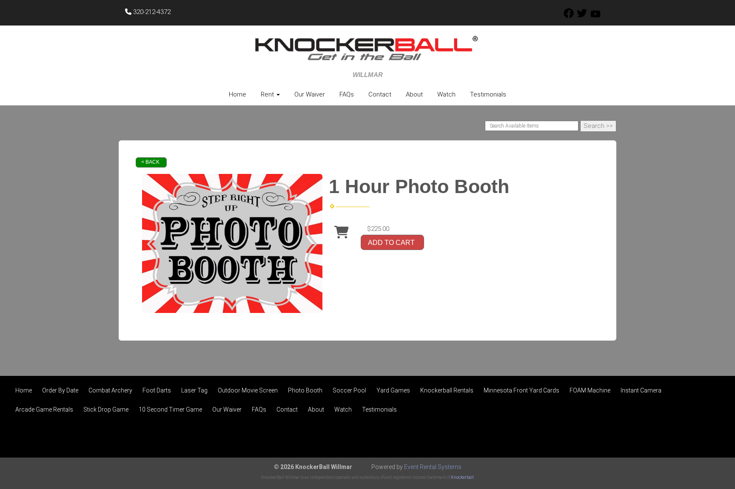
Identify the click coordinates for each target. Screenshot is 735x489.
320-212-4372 (151, 12)
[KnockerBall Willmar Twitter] (582, 16)
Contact (379, 94)
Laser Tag (194, 390)
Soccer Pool (349, 390)
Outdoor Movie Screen (248, 390)
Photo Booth (305, 390)
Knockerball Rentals (446, 390)
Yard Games (393, 390)
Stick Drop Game (105, 409)
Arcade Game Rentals (44, 409)
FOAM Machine (590, 390)
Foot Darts (156, 390)
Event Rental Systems (433, 466)
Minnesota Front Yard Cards (521, 390)
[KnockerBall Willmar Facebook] (569, 16)
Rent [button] (268, 94)
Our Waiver (309, 94)
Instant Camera (641, 390)
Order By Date (60, 390)
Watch (446, 94)
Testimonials (488, 94)
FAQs (346, 94)
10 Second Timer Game (170, 409)
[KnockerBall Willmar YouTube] (595, 16)
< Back (150, 162)
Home (237, 94)
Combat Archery (110, 390)
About (414, 94)
